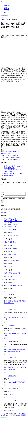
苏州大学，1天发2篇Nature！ (12, 260)
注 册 (5, 212)
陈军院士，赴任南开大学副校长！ (13, 285)
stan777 (11, 309)
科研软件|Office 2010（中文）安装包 (14, 173)
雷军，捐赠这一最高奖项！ (11, 224)
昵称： (3, 192)
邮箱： (3, 194)
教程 (5, 12)
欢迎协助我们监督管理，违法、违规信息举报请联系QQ (13, 414)
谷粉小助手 (12, 388)
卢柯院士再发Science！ (10, 279)
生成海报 (16, 152)
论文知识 (3, 19)
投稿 (2, 17)
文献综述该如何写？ (9, 171)
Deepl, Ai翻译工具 (8, 175)
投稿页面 (10, 394)
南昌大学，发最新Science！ (11, 222)
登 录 (2, 212)
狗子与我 (11, 341)
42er (10, 295)
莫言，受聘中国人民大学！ (11, 226)
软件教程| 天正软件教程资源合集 (13, 166)
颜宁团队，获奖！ (9, 267)
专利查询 (6, 10)
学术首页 (6, 5)
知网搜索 (6, 9)
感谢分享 (11, 376)
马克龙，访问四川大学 (10, 219)
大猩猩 (11, 357)
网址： (2, 196)
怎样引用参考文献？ (9, 168)
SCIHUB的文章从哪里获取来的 (16, 382)
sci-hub (5, 7)
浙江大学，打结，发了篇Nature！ (13, 221)
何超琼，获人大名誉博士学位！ (12, 273)
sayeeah (11, 401)
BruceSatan (12, 325)
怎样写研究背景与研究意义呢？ (12, 170)
